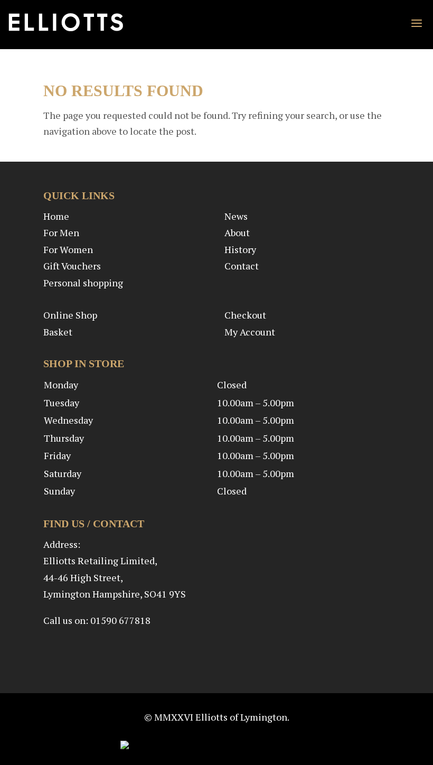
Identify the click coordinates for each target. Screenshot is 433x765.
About (237, 232)
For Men (61, 232)
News (236, 216)
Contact (241, 265)
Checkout (245, 315)
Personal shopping (83, 282)
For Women (68, 249)
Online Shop (70, 315)
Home (56, 216)
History (240, 249)
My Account (249, 331)
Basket (57, 331)
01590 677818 (120, 620)
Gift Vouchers (72, 265)
